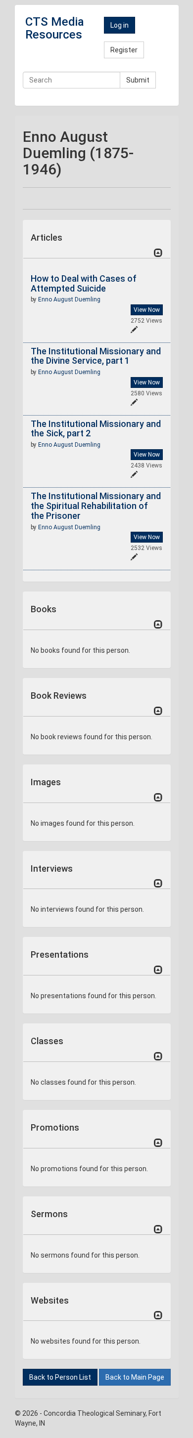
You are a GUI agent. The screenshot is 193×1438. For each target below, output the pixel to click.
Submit (137, 80)
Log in (119, 25)
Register (124, 50)
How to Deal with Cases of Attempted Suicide (84, 283)
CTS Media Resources (54, 28)
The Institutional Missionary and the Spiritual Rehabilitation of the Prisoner (96, 506)
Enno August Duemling (69, 299)
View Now (147, 309)
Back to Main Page (134, 1377)
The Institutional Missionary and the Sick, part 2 (96, 429)
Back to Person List (60, 1377)
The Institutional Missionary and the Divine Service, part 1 (96, 356)
